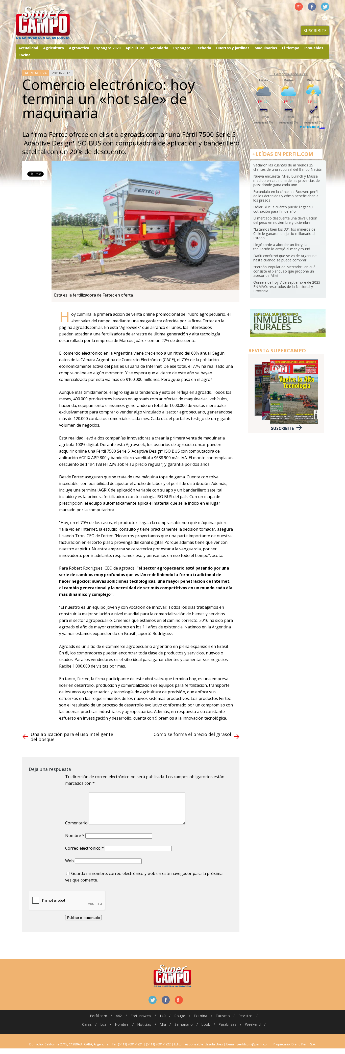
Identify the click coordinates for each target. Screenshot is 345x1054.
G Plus (299, 7)
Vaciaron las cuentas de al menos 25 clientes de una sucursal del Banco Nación (287, 167)
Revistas (245, 1015)
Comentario (76, 823)
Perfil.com (98, 1015)
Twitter (325, 7)
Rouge (179, 1015)
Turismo (223, 1015)
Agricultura (53, 47)
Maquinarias (266, 47)
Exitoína (200, 1015)
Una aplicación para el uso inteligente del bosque (72, 736)
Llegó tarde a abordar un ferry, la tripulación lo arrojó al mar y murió (281, 246)
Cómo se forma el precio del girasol (192, 734)
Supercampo (53, 22)
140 (162, 1015)
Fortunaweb (141, 1015)
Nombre (74, 835)
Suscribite (315, 30)
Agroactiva (79, 47)
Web (69, 861)
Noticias (144, 1024)
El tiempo (290, 47)
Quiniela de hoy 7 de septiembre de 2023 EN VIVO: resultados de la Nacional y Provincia (286, 286)
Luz (103, 1024)
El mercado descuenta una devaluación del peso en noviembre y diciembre (285, 220)
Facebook (312, 7)
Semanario (184, 1024)
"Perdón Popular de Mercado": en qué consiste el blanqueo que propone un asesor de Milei (284, 271)
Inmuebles (313, 47)
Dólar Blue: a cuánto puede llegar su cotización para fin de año (283, 209)
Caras (87, 1024)
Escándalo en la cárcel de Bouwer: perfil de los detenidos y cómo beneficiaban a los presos (285, 196)
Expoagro (181, 47)
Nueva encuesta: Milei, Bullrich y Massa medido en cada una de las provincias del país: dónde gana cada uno (287, 180)
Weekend (253, 1024)
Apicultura (135, 47)
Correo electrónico (84, 848)
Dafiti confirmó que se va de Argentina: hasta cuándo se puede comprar (285, 257)
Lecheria (203, 47)
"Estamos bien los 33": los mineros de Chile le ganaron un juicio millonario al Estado (284, 233)
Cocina (24, 55)
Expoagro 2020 (107, 47)
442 (119, 1015)
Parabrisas (227, 1024)
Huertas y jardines (233, 47)
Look (205, 1024)
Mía (163, 1024)
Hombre (122, 1024)
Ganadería (159, 47)
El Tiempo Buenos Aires (288, 74)
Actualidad (28, 47)
